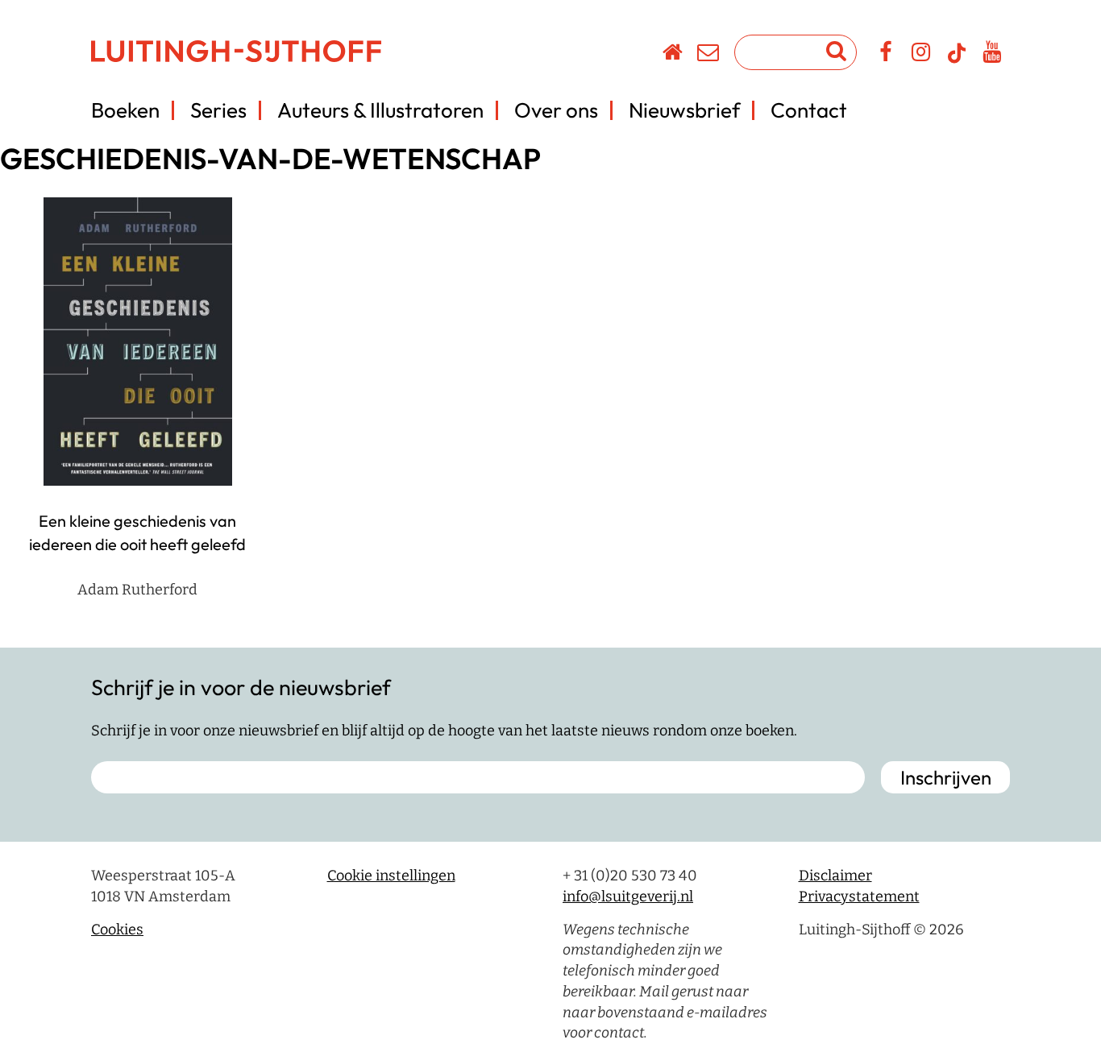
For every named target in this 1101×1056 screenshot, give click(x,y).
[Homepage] (673, 55)
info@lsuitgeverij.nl (628, 896)
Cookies (117, 929)
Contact (809, 110)
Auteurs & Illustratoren (380, 110)
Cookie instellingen (391, 875)
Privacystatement (859, 896)
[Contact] (709, 55)
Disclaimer (835, 875)
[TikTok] (957, 60)
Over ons (556, 110)
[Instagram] (922, 55)
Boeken (125, 110)
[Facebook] (886, 55)
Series (218, 110)
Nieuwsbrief (684, 110)
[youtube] (992, 55)
